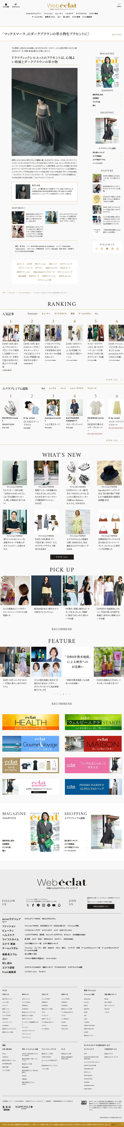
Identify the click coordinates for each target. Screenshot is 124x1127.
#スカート (20, 264)
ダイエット (67, 935)
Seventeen (87, 999)
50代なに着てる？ (60, 926)
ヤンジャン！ (25, 1027)
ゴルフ (34, 939)
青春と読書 (5, 1067)
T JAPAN (86, 1022)
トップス (52, 388)
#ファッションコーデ (65, 272)
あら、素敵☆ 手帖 (31, 954)
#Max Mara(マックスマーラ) (44, 272)
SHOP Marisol (88, 1075)
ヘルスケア (69, 14)
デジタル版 (96, 102)
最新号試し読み (98, 95)
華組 (73, 314)
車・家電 (27, 939)
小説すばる (5, 1057)
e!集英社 (24, 1079)
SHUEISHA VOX (88, 1069)
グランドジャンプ (26, 1034)
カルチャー (58, 939)
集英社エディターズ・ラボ (111, 1057)
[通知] (118, 249)
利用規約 (48, 1101)
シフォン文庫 (45, 1069)
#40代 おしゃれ (65, 276)
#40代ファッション (49, 276)
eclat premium (88, 1078)
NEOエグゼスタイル (49, 919)
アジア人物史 (6, 1070)
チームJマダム (37, 17)
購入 (94, 105)
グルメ (58, 948)
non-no (86, 1002)
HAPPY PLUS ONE (89, 1025)
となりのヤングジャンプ (28, 1030)
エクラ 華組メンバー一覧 (33, 943)
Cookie (63, 1022)
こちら (90, 1109)
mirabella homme (89, 1085)
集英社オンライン (88, 1035)
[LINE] (107, 249)
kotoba (24, 1075)
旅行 (44, 948)
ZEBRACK (5, 1019)
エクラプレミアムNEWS (33, 967)
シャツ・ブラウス (76, 388)
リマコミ (44, 1025)
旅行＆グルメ (48, 939)
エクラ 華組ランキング (50, 943)
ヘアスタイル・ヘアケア (32, 930)
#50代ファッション (23, 272)
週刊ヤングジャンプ (27, 1019)
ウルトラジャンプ (26, 1037)
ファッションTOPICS (31, 926)
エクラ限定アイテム (99, 160)
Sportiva (107, 1009)
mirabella (86, 1082)
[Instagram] (112, 249)
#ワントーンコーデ (26, 268)
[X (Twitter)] (97, 249)
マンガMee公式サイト (48, 1022)
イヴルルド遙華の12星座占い (34, 958)
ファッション (48, 14)
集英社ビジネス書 (27, 1064)
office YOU (64, 1029)
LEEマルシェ (87, 1072)
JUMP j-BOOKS (46, 1057)
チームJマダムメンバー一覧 (90, 948)
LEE (85, 1015)
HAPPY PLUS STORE (90, 1065)
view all (112, 380)
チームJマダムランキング (110, 948)
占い (59, 17)
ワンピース (91, 388)
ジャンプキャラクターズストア (91, 1062)
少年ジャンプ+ (6, 1012)
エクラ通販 (76, 17)
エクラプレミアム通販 (75, 967)
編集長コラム (50, 17)
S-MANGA (5, 1025)
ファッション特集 (73, 926)
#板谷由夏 (22, 276)
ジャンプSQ (5, 1002)
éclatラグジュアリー (34, 14)
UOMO (86, 1032)
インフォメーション (31, 972)
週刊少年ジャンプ (7, 999)
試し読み (66, 17)
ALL (97, 314)
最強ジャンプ (5, 1009)
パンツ (63, 388)
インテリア (71, 948)
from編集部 (87, 17)
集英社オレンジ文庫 (47, 1053)
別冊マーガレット (46, 1019)
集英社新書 (25, 1067)
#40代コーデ (34, 276)
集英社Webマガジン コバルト (50, 1065)
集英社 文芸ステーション (9, 1060)
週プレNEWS (108, 1002)
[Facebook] (102, 249)
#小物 (29, 264)
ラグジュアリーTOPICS (32, 919)
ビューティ (59, 14)
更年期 (42, 935)
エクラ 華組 (93, 14)
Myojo (106, 999)
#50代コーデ (65, 268)
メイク (56, 930)
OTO (85, 1053)
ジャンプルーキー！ (7, 1022)
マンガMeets (45, 1029)
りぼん (43, 1012)
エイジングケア (47, 930)
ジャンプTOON (6, 1015)
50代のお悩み (68, 939)
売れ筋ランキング (98, 152)
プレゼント (42, 972)
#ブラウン (39, 268)
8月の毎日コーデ (46, 926)
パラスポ (107, 1012)
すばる (4, 1053)
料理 (78, 948)
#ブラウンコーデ (66, 264)
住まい (40, 939)
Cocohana (64, 1025)
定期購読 (96, 98)
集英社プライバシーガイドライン (34, 1101)
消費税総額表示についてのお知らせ (63, 1101)
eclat (85, 1019)
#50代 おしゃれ (51, 268)
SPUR (85, 1012)
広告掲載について (7, 1101)
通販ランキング (47, 967)
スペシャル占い (51, 958)
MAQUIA (86, 1009)
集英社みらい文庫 (66, 1053)
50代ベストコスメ (66, 930)
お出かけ (51, 948)
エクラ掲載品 (97, 156)
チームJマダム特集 (31, 950)
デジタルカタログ (60, 967)
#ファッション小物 (44, 280)
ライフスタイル (81, 14)
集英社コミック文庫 (7, 1032)
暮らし (64, 948)
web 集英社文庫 (7, 1063)
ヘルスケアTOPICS (31, 935)
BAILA (86, 1005)
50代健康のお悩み (79, 935)
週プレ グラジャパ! (109, 1005)
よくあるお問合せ (19, 1101)
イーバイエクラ (98, 163)
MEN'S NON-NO (89, 1029)
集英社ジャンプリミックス (9, 1029)
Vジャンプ (5, 1005)
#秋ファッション (40, 264)
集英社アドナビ (109, 1053)
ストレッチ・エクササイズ (54, 935)
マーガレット (45, 1015)
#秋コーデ (53, 264)
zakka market (88, 1088)
